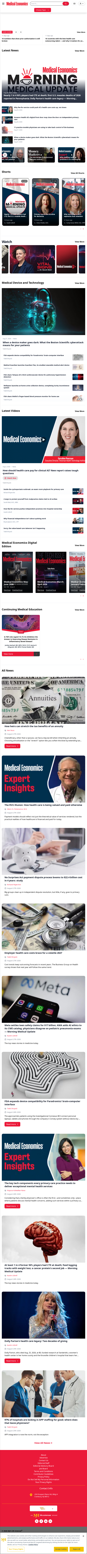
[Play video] (43, 439)
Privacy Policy (43, 1477)
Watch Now (11, 478)
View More (81, 32)
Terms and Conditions (43, 1471)
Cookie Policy (33, 1545)
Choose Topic (41, 10)
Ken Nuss (10, 730)
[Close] (83, 1536)
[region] (43, 1543)
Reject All (76, 1549)
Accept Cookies (61, 1549)
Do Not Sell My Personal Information (43, 1479)
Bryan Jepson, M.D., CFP (11, 522)
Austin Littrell (8, 512)
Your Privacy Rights (43, 1482)
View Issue (7, 590)
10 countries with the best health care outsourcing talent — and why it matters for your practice (21, 40)
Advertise (44, 1457)
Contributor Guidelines (43, 1474)
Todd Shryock (8, 359)
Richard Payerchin (9, 493)
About (43, 1455)
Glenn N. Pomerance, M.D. (17, 809)
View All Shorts (77, 173)
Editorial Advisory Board (43, 1466)
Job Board (43, 1468)
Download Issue (17, 590)
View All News (42, 1442)
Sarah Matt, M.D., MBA (11, 502)
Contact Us (43, 1460)
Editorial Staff (43, 1463)
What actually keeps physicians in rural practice (64, 39)
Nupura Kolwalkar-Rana (16, 1190)
